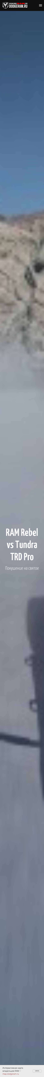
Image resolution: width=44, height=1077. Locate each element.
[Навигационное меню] (40, 5)
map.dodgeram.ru (11, 1074)
